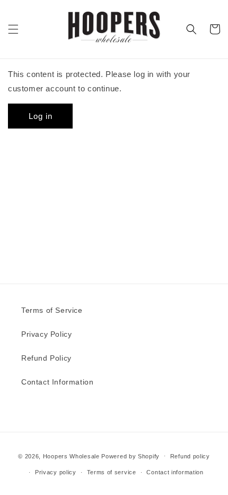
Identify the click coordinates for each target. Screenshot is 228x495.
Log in (40, 116)
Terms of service (111, 472)
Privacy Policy (46, 334)
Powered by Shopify (130, 456)
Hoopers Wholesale (71, 456)
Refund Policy (46, 358)
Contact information (174, 472)
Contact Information (57, 382)
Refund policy (190, 456)
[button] (13, 29)
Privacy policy (55, 472)
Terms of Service (52, 310)
